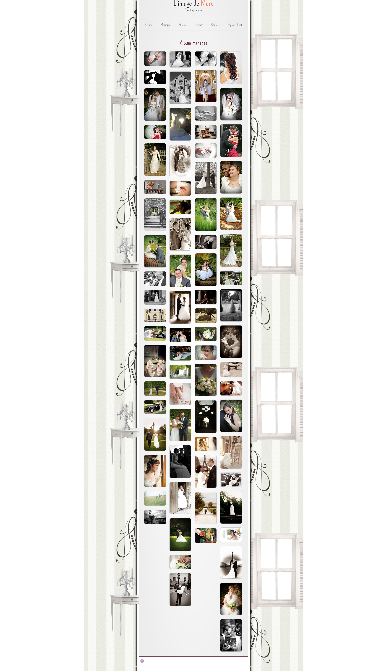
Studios (182, 25)
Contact (215, 25)
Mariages (165, 25)
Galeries (199, 25)
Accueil (149, 25)
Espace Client (235, 25)
